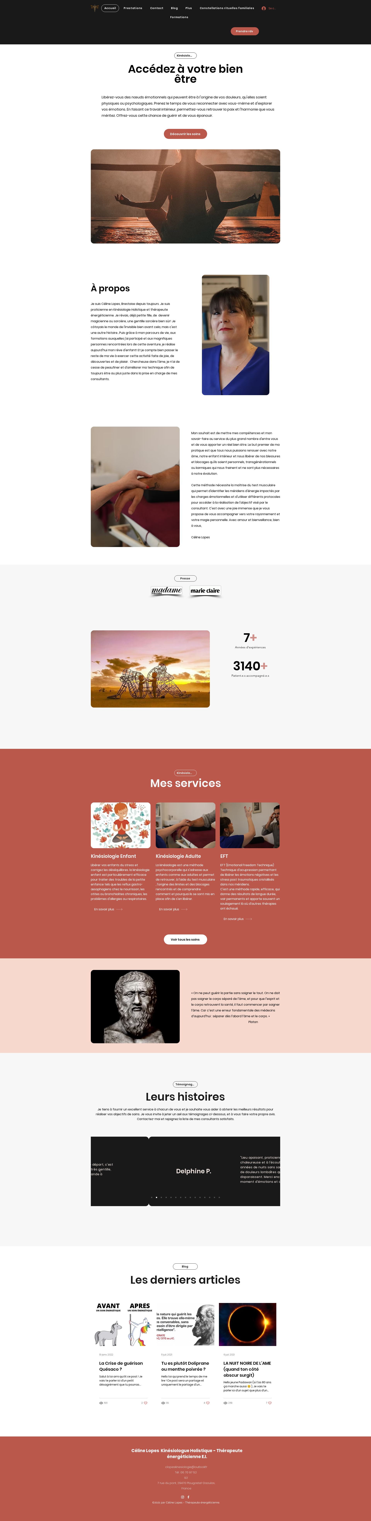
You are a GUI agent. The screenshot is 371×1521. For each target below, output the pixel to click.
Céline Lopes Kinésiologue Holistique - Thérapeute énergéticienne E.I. (187, 1454)
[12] (204, 1197)
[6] (175, 1197)
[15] (219, 1197)
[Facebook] (188, 1497)
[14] (214, 1197)
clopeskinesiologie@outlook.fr (186, 1467)
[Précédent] (100, 1171)
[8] (185, 1197)
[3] (161, 1197)
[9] (190, 1197)
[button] (133, 8)
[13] (209, 1197)
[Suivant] (271, 1171)
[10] (195, 1197)
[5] (171, 1197)
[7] (180, 1197)
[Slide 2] (156, 1197)
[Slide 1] (151, 1197)
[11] (200, 1197)
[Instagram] (183, 1497)
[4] (166, 1197)
